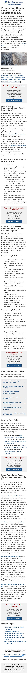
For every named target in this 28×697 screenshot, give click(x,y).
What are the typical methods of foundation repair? (12, 403)
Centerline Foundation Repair (10, 496)
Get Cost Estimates (14, 366)
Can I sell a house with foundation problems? (12, 408)
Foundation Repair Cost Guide (14, 635)
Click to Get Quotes (14, 221)
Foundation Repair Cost (8, 75)
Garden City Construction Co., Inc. (12, 522)
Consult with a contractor (17, 134)
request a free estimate (18, 145)
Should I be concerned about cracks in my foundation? (14, 413)
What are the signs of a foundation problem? (13, 387)
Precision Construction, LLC (10, 556)
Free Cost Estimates (14, 101)
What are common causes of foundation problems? (11, 392)
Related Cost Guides (15, 79)
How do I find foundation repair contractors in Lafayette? (12, 381)
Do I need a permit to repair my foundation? (12, 397)
